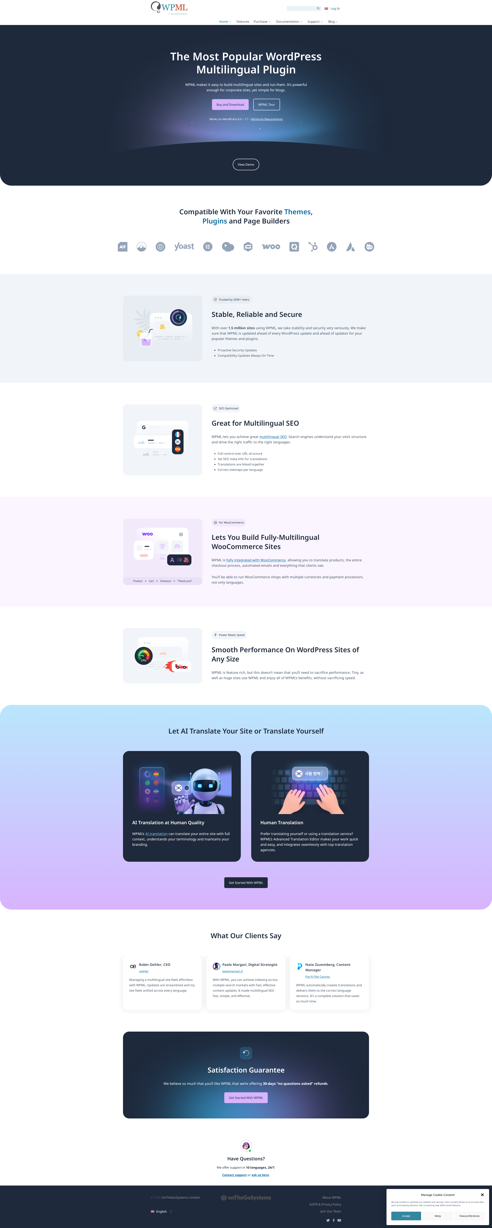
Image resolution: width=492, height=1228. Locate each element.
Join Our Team (331, 1211)
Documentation (287, 21)
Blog (331, 21)
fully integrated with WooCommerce (256, 560)
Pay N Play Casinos (317, 976)
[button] (482, 1195)
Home (223, 21)
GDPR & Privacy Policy (325, 1204)
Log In (335, 8)
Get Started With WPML (246, 883)
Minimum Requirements (267, 119)
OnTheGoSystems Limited (180, 1197)
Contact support (234, 1175)
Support (314, 21)
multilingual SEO (273, 436)
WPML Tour (266, 104)
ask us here (260, 1175)
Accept (406, 1216)
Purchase (261, 21)
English (161, 1211)
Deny (438, 1216)
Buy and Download (230, 104)
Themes (297, 211)
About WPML (331, 1197)
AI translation (156, 833)
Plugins (214, 221)
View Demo (246, 164)
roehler (144, 971)
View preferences (469, 1216)
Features (243, 21)
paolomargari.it (232, 971)
